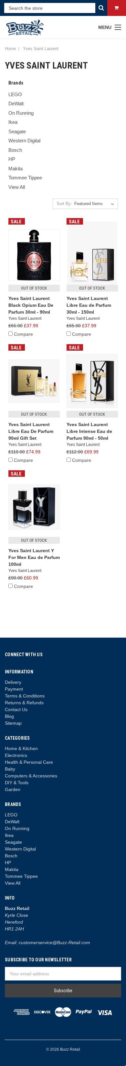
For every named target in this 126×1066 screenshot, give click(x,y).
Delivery (13, 682)
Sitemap (13, 723)
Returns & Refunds (24, 702)
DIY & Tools (16, 782)
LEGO (15, 94)
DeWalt (16, 103)
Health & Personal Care (29, 762)
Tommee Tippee (25, 177)
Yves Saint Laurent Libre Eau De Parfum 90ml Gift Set (30, 431)
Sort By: (64, 203)
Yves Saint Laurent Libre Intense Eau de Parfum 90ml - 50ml (89, 431)
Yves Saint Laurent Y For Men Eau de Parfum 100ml (34, 557)
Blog (9, 716)
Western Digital (24, 140)
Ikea (12, 122)
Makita (15, 168)
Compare (23, 334)
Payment (14, 689)
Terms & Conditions (25, 695)
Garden (12, 789)
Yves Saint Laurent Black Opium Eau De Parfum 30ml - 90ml (30, 305)
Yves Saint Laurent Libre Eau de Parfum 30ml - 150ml (89, 305)
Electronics (16, 755)
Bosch (15, 150)
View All (16, 187)
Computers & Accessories (31, 775)
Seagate (17, 131)
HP (11, 159)
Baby (10, 769)
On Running (21, 113)
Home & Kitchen (21, 748)
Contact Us (16, 709)
